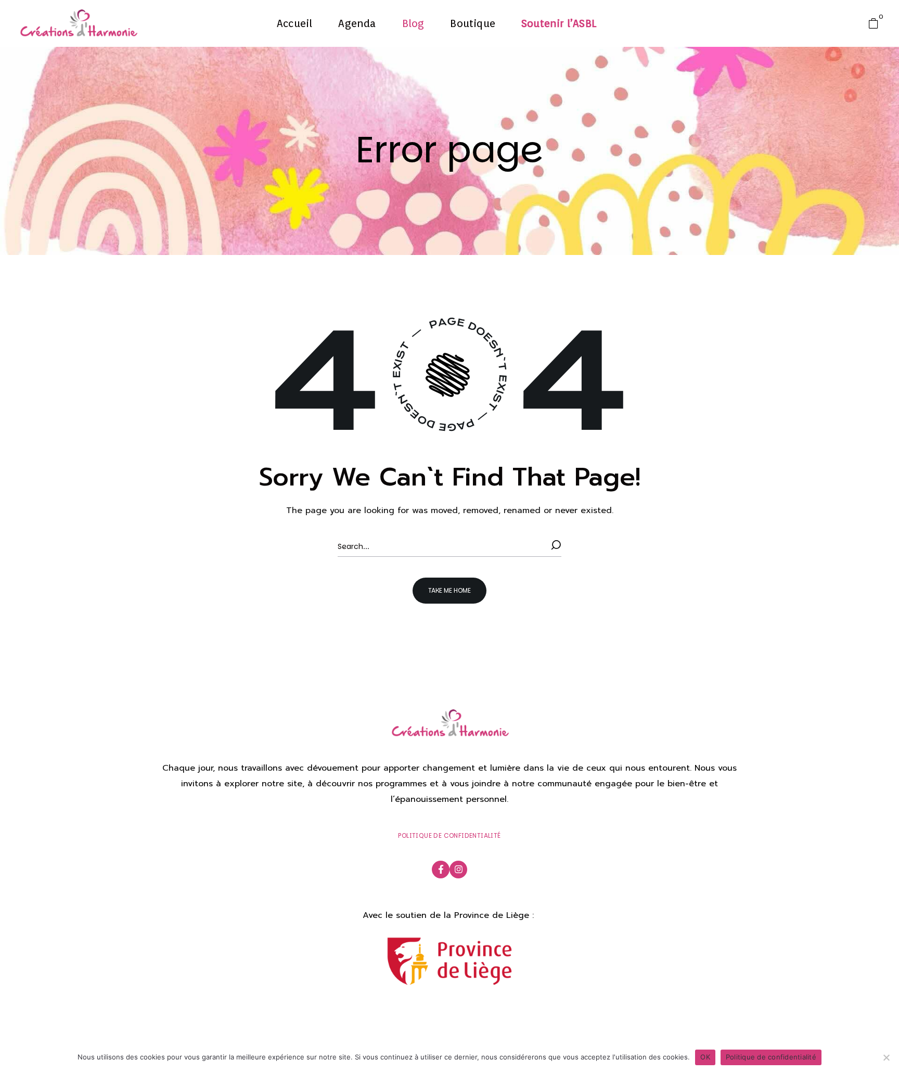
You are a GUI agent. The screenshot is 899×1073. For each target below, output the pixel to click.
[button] (875, 23)
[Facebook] (441, 869)
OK (705, 1057)
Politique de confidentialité (771, 1057)
